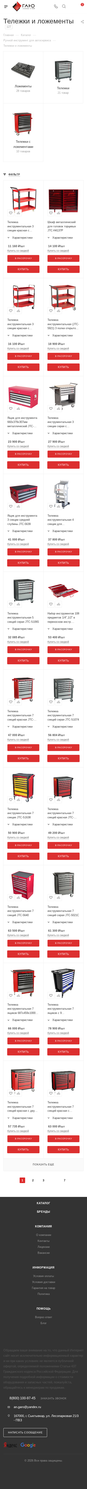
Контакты (43, 1241)
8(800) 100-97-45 (22, 1398)
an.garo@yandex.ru (27, 1407)
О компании (43, 1235)
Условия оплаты (43, 1276)
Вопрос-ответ (43, 1317)
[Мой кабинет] (72, 7)
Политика (44, 1294)
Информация (43, 1267)
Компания (43, 1226)
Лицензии (44, 1246)
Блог (44, 1323)
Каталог (43, 1203)
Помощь (44, 1308)
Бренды (43, 1211)
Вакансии (44, 1252)
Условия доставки (43, 1282)
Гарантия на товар (43, 1288)
